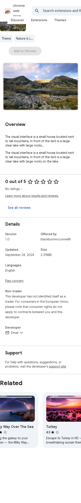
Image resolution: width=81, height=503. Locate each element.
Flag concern (14, 281)
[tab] (17, 20)
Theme (6, 38)
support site (57, 366)
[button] (40, 86)
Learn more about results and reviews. (32, 196)
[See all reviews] (19, 207)
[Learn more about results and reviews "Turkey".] (57, 432)
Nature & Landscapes (25, 38)
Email (14, 333)
